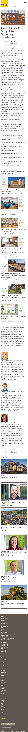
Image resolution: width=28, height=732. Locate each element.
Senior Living (3, 648)
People (2, 657)
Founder (2, 665)
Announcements (4, 682)
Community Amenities (5, 626)
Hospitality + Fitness (4, 635)
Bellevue (2, 706)
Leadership (3, 661)
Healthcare (3, 633)
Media (2, 680)
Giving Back (3, 662)
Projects (3, 616)
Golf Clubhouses (4, 632)
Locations (3, 698)
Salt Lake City (3, 707)
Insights (2, 688)
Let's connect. (6, 728)
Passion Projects (4, 642)
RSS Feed (2, 693)
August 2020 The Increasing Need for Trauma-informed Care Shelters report (12, 68)
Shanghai (2, 713)
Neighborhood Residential (5, 639)
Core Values (3, 664)
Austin (2, 710)
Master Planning (4, 636)
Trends (2, 691)
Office (2, 641)
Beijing (2, 712)
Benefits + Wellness (4, 674)
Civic (1, 621)
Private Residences (4, 644)
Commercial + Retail (4, 623)
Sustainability (3, 651)
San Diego (2, 704)
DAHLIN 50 (3, 718)
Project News (3, 690)
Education (2, 627)
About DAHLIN (3, 659)
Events (2, 685)
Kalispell (2, 709)
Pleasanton (3, 700)
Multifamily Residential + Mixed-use (7, 638)
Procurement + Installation (5, 645)
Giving (2, 630)
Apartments (3, 620)
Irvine (2, 703)
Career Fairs (3, 675)
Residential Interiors (4, 647)
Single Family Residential (5, 650)
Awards (2, 684)
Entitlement (3, 629)
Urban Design (3, 653)
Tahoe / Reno (3, 701)
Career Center (3, 672)
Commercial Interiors (4, 624)
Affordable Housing (4, 618)
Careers (3, 670)
